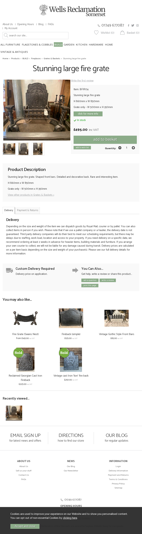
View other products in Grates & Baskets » (31, 195)
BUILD (58, 44)
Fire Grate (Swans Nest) (25, 334)
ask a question (89, 280)
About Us (8, 24)
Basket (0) (133, 33)
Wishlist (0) (107, 33)
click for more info (88, 114)
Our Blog (71, 466)
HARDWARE (96, 44)
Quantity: (110, 148)
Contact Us (24, 475)
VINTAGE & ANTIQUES (14, 51)
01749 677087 (112, 25)
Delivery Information (118, 471)
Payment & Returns (27, 210)
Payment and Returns (118, 475)
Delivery (8, 210)
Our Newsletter (71, 471)
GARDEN (69, 44)
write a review (108, 280)
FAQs (51, 24)
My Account (11, 28)
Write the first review (82, 81)
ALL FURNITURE (10, 44)
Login (118, 466)
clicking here (70, 518)
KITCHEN (81, 44)
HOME (109, 44)
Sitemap (118, 488)
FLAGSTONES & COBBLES (37, 44)
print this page (89, 285)
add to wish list (82, 147)
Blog (40, 24)
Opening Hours (25, 24)
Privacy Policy (118, 484)
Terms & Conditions (118, 479)
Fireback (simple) (71, 334)
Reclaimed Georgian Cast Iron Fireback (25, 378)
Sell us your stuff (24, 471)
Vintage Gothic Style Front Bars (116, 334)
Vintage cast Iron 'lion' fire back (71, 376)
